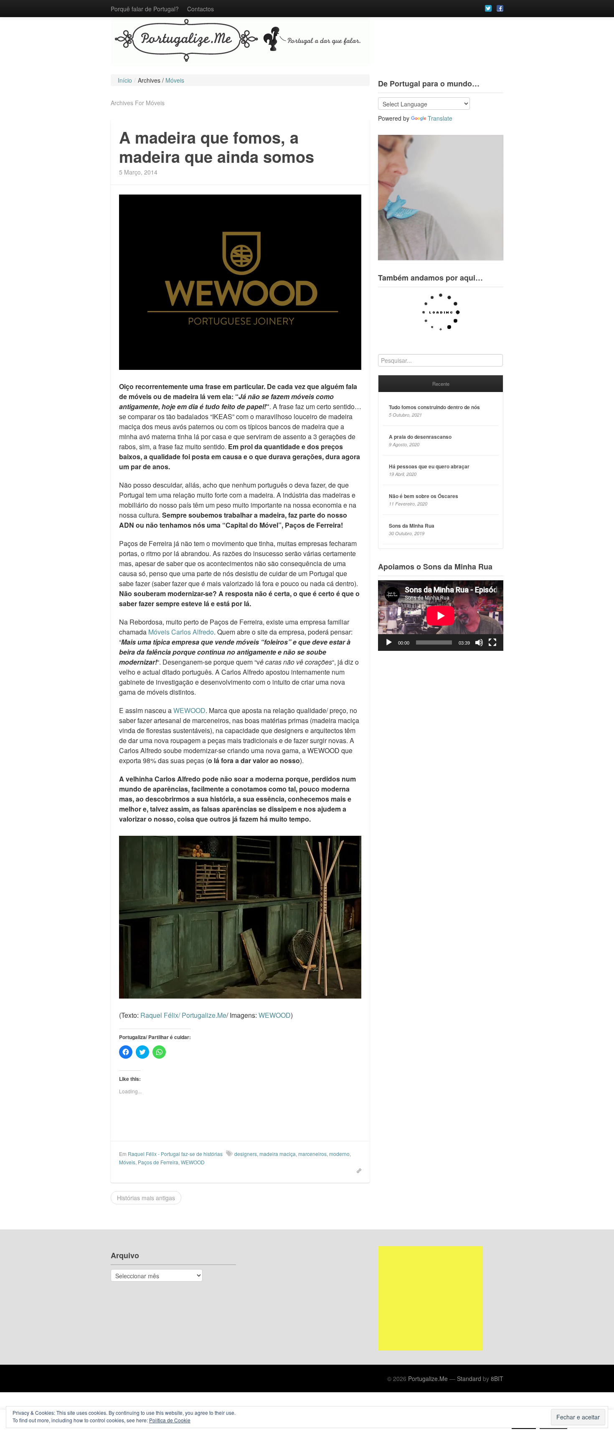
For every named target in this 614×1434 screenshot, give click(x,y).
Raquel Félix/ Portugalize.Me (183, 1015)
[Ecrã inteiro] (492, 642)
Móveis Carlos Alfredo (181, 632)
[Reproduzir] (389, 642)
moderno (339, 1153)
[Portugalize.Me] (307, 41)
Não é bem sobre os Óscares (423, 496)
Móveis (127, 1162)
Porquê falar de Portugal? (145, 9)
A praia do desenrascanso (420, 436)
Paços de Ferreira (158, 1162)
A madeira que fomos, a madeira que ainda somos (216, 147)
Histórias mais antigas (146, 1198)
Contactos (200, 9)
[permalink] (356, 1170)
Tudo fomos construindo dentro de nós (434, 407)
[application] (440, 615)
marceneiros (312, 1153)
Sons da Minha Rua (411, 525)
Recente (440, 383)
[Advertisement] (430, 1298)
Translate (440, 118)
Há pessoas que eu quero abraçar (429, 466)
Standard (469, 1378)
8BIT (497, 1378)
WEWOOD (189, 710)
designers (245, 1153)
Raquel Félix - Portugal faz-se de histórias (175, 1153)
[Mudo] (479, 642)
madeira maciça (277, 1153)
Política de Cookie (169, 1420)
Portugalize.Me (428, 1378)
